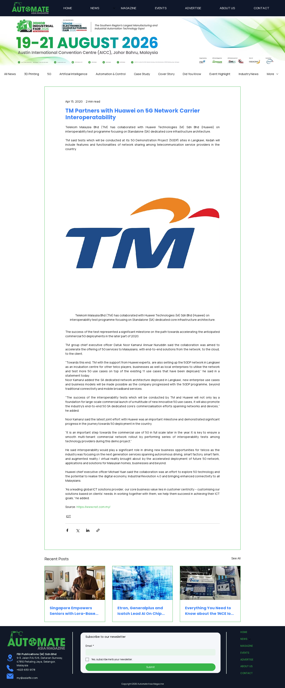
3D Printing (31, 74)
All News (10, 74)
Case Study (142, 74)
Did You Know (192, 74)
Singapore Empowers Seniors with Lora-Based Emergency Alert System (74, 610)
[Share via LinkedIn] (88, 530)
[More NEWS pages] (114, 8)
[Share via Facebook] (67, 530)
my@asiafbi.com (27, 678)
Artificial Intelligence (73, 74)
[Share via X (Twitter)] (77, 530)
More (270, 74)
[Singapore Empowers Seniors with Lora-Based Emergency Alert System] (75, 583)
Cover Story (166, 74)
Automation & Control (111, 74)
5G (49, 74)
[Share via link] (98, 530)
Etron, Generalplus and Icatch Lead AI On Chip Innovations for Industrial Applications (142, 610)
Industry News (249, 74)
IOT (68, 516)
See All (236, 558)
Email (90, 645)
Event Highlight (219, 74)
